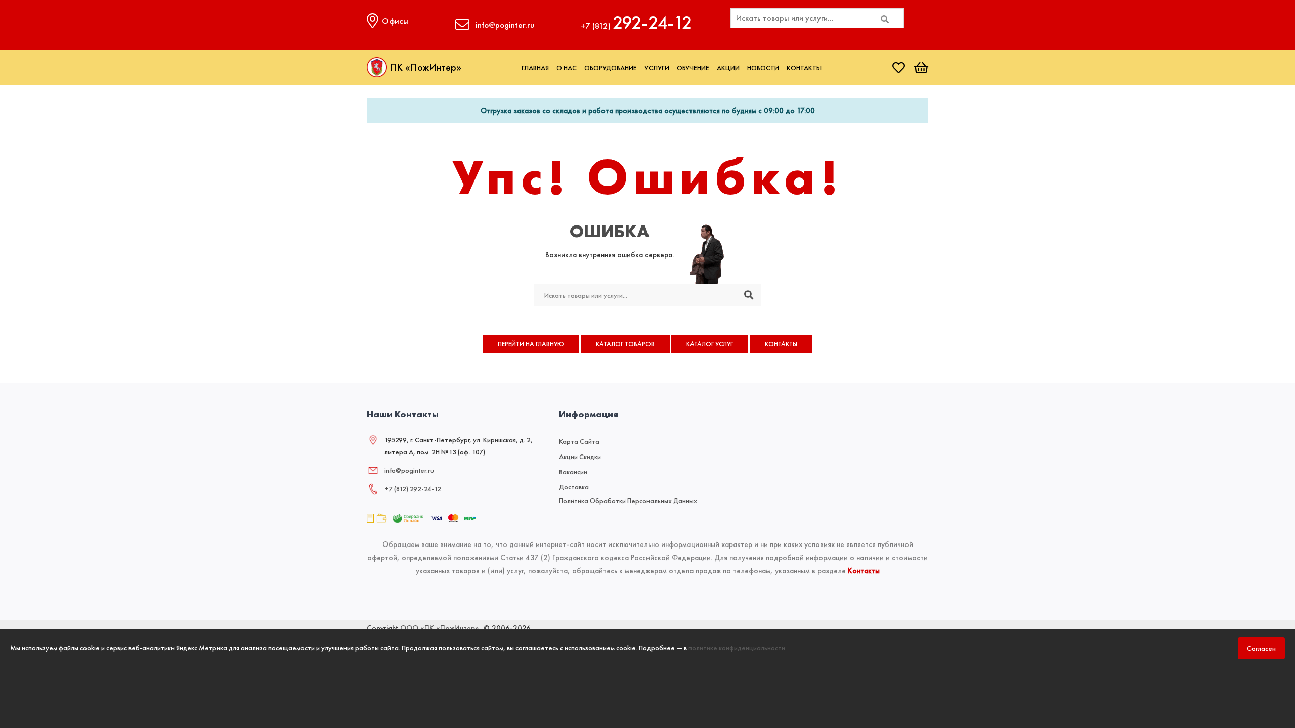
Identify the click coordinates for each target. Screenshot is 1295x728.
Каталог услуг (709, 344)
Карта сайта (579, 441)
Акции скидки (580, 456)
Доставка (574, 486)
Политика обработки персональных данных (628, 500)
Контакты (804, 67)
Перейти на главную (531, 344)
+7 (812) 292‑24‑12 (412, 488)
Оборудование (610, 67)
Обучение (693, 67)
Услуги (656, 67)
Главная (535, 67)
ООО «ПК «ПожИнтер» (439, 628)
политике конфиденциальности (736, 647)
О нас (566, 67)
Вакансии (573, 471)
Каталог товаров (625, 344)
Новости (763, 67)
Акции (728, 67)
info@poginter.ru (409, 470)
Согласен (1261, 648)
